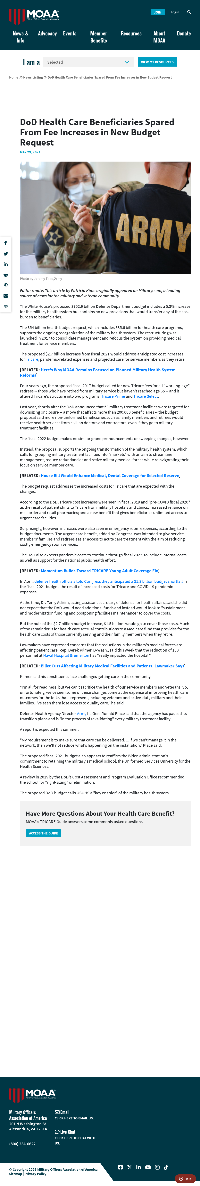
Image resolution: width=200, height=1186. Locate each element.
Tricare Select (145, 396)
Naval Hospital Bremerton (66, 655)
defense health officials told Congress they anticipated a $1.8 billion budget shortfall (108, 581)
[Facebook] (120, 1167)
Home (13, 77)
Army (81, 713)
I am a (31, 62)
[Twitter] (129, 1167)
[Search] (189, 12)
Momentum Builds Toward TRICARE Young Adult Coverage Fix (99, 570)
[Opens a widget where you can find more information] (185, 1179)
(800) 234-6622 (22, 1143)
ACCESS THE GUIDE (43, 833)
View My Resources (157, 62)
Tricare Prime (113, 396)
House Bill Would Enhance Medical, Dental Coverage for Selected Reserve (110, 475)
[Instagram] (157, 1167)
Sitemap (15, 1174)
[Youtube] (148, 1167)
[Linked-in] (138, 1167)
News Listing (33, 77)
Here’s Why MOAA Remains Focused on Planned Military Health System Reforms (98, 372)
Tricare (32, 359)
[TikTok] (166, 1167)
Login (175, 12)
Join (157, 12)
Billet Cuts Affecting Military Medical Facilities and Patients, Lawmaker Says (112, 666)
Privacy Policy (35, 1174)
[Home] (34, 17)
